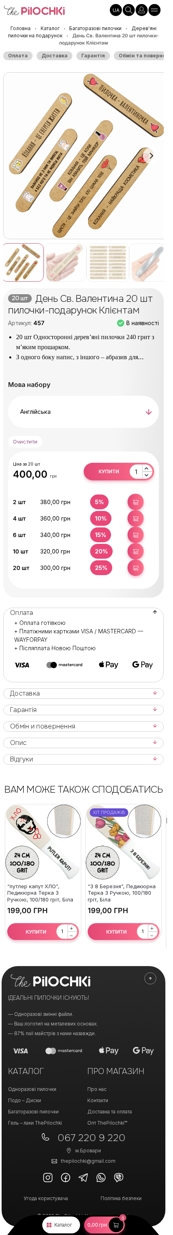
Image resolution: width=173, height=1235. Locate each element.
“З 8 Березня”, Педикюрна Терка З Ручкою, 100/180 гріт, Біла (122, 893)
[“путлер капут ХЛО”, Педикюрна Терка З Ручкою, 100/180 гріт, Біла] (43, 842)
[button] (104, 1225)
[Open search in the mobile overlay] (129, 10)
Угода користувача (46, 1198)
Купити (109, 471)
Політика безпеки (121, 1198)
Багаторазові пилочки (95, 28)
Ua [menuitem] (116, 10)
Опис (18, 743)
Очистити (25, 441)
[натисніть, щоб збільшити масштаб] (86, 156)
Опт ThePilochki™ (107, 1123)
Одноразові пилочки (32, 1089)
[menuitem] (116, 10)
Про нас (97, 1089)
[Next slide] (151, 155)
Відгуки (21, 759)
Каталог (63, 1225)
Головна (20, 28)
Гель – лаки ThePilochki (35, 1123)
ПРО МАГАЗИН (115, 1071)
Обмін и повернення (42, 726)
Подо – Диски (24, 1100)
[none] (116, 10)
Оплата (18, 56)
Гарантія (93, 56)
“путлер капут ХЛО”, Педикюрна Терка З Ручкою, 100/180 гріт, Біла (40, 893)
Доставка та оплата (109, 1112)
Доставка (54, 56)
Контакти (97, 1100)
